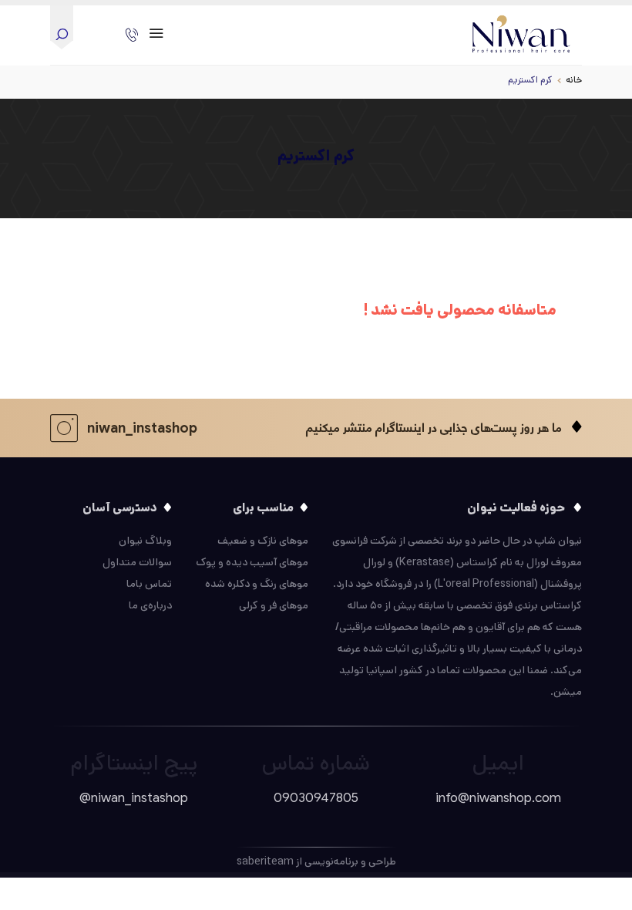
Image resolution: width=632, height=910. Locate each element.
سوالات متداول (137, 562)
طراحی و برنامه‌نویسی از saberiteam (316, 861)
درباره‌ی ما (150, 605)
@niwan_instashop (133, 798)
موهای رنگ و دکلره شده (256, 584)
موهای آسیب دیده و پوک (252, 562)
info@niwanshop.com (498, 798)
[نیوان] (522, 30)
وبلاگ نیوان (145, 540)
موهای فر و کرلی (273, 605)
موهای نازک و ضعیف (262, 540)
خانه (574, 79)
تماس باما (149, 584)
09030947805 (316, 798)
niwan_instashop (142, 428)
